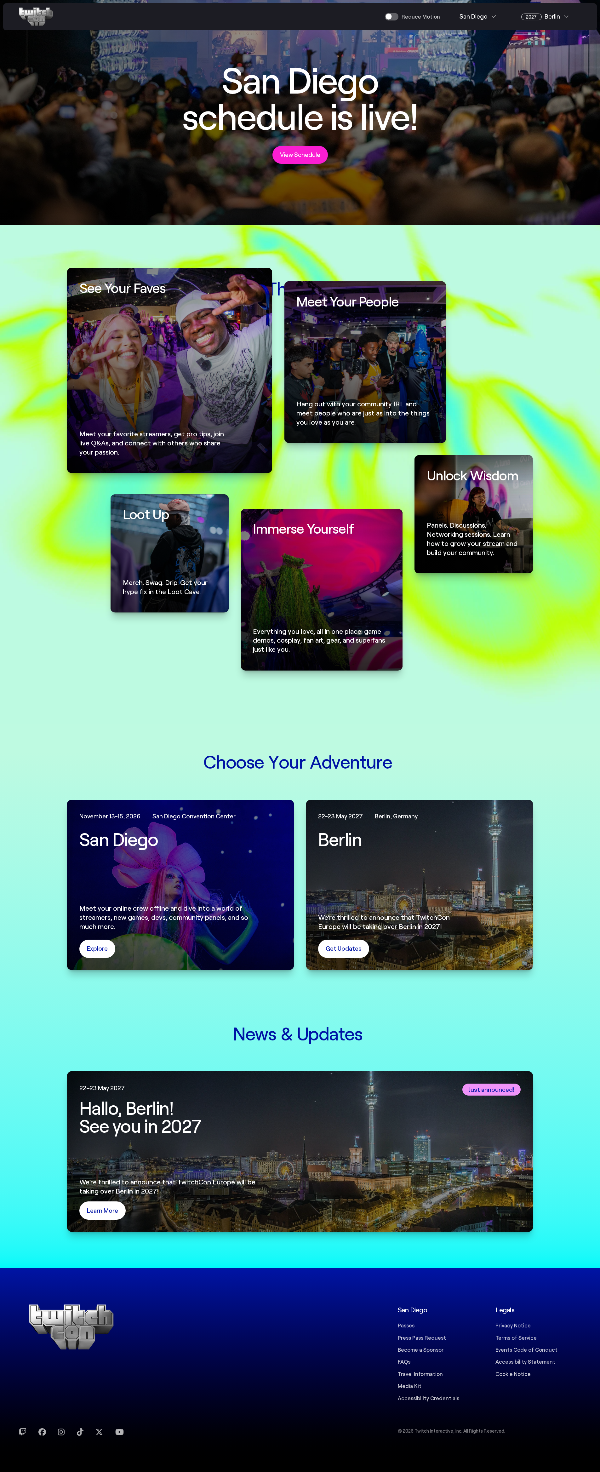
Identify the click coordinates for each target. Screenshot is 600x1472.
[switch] (412, 16)
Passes (406, 1325)
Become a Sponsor (420, 1349)
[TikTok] (80, 1432)
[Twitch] (22, 1432)
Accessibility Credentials (428, 1398)
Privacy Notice (513, 1325)
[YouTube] (119, 1432)
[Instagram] (61, 1432)
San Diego (474, 16)
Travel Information (420, 1374)
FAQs (404, 1361)
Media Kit (409, 1386)
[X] (99, 1432)
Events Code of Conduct (526, 1349)
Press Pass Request (422, 1337)
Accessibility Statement (525, 1361)
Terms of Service (516, 1337)
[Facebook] (42, 1432)
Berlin (543, 16)
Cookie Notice (513, 1374)
